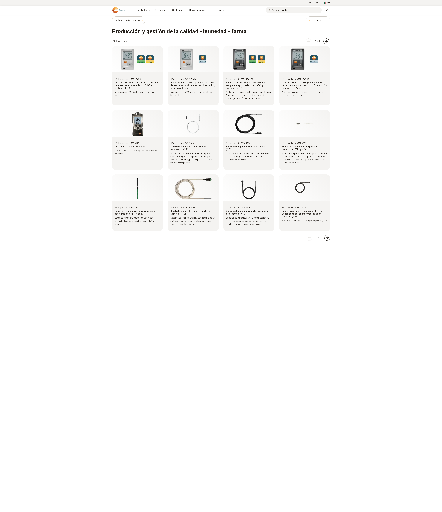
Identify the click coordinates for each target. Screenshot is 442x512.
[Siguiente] (326, 41)
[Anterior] (308, 41)
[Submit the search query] (268, 10)
